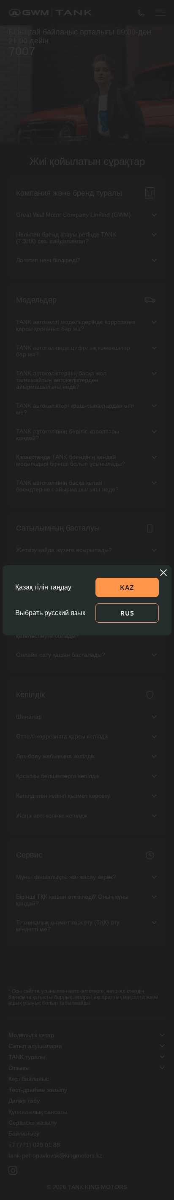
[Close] (163, 572)
